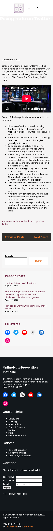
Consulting (14, 418)
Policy (11, 432)
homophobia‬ (23, 221)
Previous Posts (14, 237)
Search (9, 256)
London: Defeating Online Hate (20, 283)
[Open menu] (28, 8)
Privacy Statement (17, 435)
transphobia (37, 221)
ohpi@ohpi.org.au (18, 493)
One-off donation (17, 450)
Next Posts (41, 237)
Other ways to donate (19, 455)
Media (11, 430)
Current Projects (16, 427)
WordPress (27, 526)
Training (12, 421)
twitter (5, 224)
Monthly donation (17, 452)
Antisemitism (9, 221)
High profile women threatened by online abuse (26, 307)
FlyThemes (11, 526)
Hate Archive (14, 424)
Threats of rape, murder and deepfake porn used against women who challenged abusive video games (25, 294)
